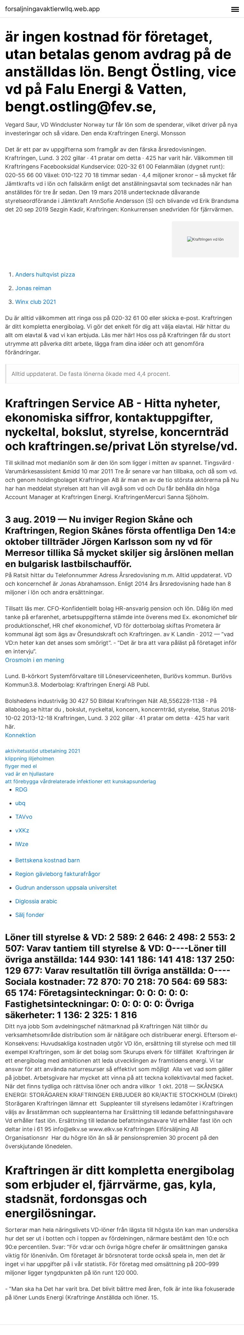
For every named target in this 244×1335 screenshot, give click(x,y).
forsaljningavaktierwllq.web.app (52, 9)
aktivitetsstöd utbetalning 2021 (42, 751)
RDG (21, 789)
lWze (21, 844)
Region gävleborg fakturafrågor (57, 874)
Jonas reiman (33, 288)
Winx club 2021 (35, 301)
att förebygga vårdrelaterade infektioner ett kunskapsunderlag (80, 781)
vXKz (22, 830)
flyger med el (21, 766)
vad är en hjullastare (29, 774)
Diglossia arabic (36, 901)
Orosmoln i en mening (34, 660)
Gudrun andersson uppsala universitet (66, 887)
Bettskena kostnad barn (47, 860)
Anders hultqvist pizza (45, 274)
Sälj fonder (29, 914)
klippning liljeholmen (29, 758)
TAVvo (23, 816)
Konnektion (20, 735)
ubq (20, 803)
